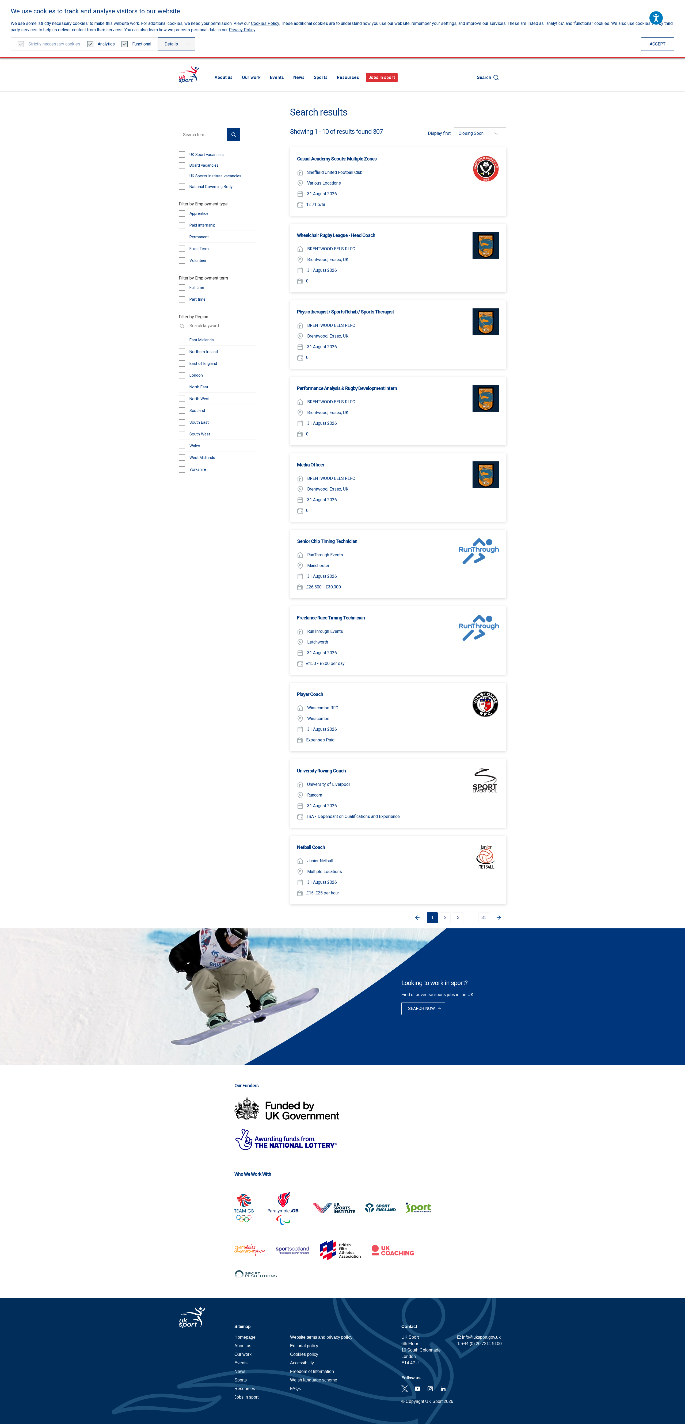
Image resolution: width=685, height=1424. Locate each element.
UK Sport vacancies (206, 154)
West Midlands (202, 457)
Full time (196, 287)
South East (199, 422)
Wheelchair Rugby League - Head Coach (336, 235)
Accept (657, 44)
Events (277, 77)
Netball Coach (311, 847)
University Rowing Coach (321, 771)
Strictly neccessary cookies (54, 44)
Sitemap (242, 1326)
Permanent (199, 237)
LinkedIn (443, 1388)
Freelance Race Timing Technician (331, 618)
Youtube (417, 1388)
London (196, 375)
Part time (197, 299)
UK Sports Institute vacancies (215, 176)
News (299, 77)
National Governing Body (211, 186)
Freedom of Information (312, 1371)
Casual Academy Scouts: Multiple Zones (336, 159)
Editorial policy (304, 1345)
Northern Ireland (203, 351)
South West (199, 434)
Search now (421, 1008)
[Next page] (501, 917)
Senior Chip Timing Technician (327, 541)
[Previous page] (415, 917)
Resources (348, 77)
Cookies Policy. (265, 23)
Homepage (189, 74)
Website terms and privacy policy (321, 1337)
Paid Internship (202, 225)
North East (198, 387)
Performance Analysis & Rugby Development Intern (347, 388)
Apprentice (198, 213)
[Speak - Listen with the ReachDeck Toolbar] (656, 18)
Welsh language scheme (313, 1380)
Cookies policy (304, 1354)
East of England (203, 363)
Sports (321, 77)
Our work (251, 77)
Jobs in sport (381, 77)
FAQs (295, 1388)
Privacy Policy (242, 29)
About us (224, 77)
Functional (141, 44)
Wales (194, 445)
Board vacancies (204, 165)
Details (171, 44)
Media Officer (310, 465)
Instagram (430, 1388)
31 (483, 917)
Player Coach (310, 694)
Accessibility (302, 1363)
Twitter (404, 1388)
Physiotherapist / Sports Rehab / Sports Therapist (345, 312)
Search (484, 77)
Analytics (106, 44)
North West (199, 398)
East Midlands (201, 340)
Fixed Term (199, 248)
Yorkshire (197, 469)
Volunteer (198, 260)
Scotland (197, 410)
